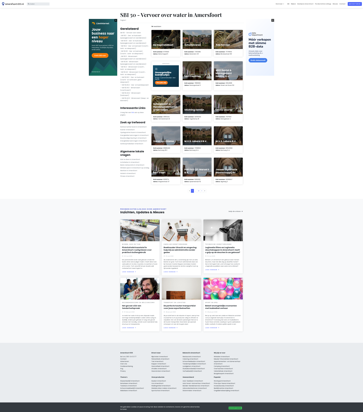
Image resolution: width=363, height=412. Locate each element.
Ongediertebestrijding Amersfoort (226, 390)
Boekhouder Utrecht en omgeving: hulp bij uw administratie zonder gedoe (180, 250)
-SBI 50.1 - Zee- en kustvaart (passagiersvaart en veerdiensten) (133, 36)
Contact (342, 4)
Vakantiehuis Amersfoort (223, 371)
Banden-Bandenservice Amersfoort (196, 386)
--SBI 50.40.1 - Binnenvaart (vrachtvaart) (130, 89)
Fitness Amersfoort (127, 176)
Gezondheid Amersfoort (160, 366)
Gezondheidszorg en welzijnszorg (138, 302)
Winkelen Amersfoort (222, 357)
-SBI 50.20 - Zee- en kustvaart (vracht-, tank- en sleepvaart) (131, 52)
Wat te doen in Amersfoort (130, 159)
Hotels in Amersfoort (128, 173)
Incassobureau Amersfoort (224, 386)
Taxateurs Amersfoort (128, 386)
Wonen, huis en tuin (131, 244)
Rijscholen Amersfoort (159, 357)
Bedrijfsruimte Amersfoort (223, 388)
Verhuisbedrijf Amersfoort (192, 371)
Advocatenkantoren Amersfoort (195, 388)
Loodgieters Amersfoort (191, 366)
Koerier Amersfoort (127, 130)
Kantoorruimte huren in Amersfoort (133, 127)
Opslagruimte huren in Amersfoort (133, 132)
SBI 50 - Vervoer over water (130, 33)
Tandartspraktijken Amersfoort (194, 364)
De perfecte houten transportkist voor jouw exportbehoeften (180, 307)
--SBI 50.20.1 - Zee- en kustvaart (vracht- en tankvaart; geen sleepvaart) (132, 79)
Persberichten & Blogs (323, 4)
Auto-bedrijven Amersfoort (193, 381)
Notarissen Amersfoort (128, 383)
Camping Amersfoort (222, 366)
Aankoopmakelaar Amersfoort (131, 144)
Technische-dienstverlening (218, 244)
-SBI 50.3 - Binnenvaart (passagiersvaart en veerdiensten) (133, 57)
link (133, 112)
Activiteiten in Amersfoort (129, 162)
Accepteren (235, 408)
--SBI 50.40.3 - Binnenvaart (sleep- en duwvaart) (134, 99)
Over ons (123, 364)
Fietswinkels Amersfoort (160, 359)
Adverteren (355, 4)
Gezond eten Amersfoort (160, 371)
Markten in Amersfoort (128, 170)
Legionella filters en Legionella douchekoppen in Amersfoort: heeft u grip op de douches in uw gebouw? (222, 250)
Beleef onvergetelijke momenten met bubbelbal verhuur (221, 307)
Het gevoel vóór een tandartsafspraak (131, 307)
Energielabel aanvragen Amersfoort (133, 141)
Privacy (123, 371)
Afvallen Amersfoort (159, 369)
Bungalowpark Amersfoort (224, 373)
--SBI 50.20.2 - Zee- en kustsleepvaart (134, 85)
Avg (121, 369)
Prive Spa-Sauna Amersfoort (224, 383)
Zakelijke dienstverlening (175, 244)
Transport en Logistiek (175, 302)
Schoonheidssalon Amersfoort (194, 361)
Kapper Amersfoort (158, 364)
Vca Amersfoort (157, 383)
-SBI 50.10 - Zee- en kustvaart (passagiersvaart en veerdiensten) (133, 42)
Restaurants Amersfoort (192, 357)
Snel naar (279, 4)
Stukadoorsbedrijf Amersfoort (194, 369)
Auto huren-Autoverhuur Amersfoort (196, 383)
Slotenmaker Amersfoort (192, 390)
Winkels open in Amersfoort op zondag (134, 168)
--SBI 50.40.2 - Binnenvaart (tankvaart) (130, 94)
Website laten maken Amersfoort (163, 388)
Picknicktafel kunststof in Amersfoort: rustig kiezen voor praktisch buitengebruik (137, 250)
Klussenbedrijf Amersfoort (130, 381)
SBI (288, 4)
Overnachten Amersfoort (223, 369)
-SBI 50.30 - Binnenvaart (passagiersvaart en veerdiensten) (133, 63)
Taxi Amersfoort (157, 361)
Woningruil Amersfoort (222, 381)
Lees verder (128, 272)
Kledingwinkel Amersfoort (161, 386)
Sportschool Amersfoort (160, 390)
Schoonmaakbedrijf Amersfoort (132, 388)
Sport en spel (211, 302)
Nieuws (335, 4)
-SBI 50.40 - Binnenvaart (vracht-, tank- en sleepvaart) (133, 73)
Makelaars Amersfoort (128, 390)
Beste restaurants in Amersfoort (132, 165)
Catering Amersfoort (190, 359)
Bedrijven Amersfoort (305, 4)
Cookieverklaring (126, 366)
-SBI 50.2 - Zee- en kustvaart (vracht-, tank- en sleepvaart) (134, 47)
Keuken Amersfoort (158, 381)
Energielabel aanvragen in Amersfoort (134, 135)
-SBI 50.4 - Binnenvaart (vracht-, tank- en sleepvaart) (132, 68)
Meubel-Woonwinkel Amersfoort (226, 359)
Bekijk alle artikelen (235, 211)
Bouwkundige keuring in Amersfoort (133, 138)
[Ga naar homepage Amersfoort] (12, 4)
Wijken (293, 4)
